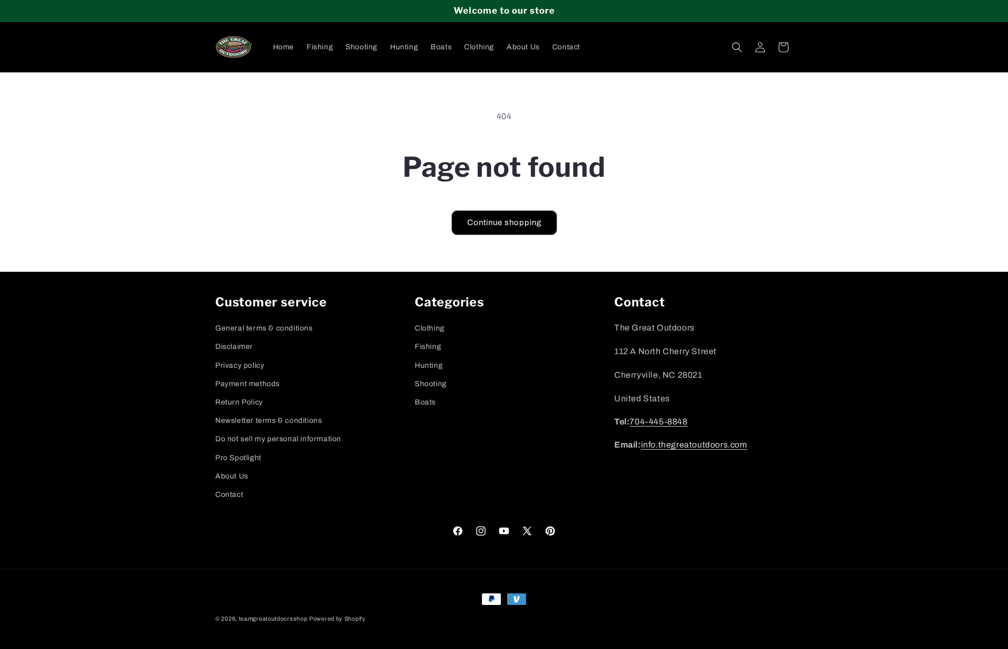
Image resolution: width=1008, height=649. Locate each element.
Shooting (431, 383)
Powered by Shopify (337, 618)
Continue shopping (504, 222)
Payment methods (247, 383)
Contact (229, 494)
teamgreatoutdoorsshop (273, 618)
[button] (737, 47)
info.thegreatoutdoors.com (694, 445)
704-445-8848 (658, 421)
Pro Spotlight (238, 457)
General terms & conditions (264, 328)
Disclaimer (234, 346)
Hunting (429, 365)
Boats (425, 402)
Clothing (430, 328)
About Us (231, 476)
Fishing (428, 346)
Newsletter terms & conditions (268, 420)
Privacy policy (239, 365)
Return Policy (239, 402)
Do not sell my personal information (278, 439)
